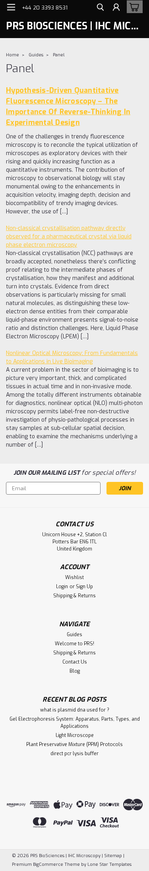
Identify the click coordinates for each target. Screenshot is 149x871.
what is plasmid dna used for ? (74, 710)
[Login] (116, 8)
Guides (36, 55)
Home (12, 55)
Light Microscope (75, 735)
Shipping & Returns (74, 596)
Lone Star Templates (109, 864)
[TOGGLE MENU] (11, 7)
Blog (75, 671)
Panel (58, 55)
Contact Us (74, 662)
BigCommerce (48, 864)
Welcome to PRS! (74, 644)
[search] (100, 8)
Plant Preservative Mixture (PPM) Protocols (74, 744)
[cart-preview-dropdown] (133, 6)
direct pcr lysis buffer (74, 753)
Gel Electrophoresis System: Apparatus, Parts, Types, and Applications (75, 722)
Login (62, 586)
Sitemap (113, 856)
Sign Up (84, 586)
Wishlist (74, 577)
